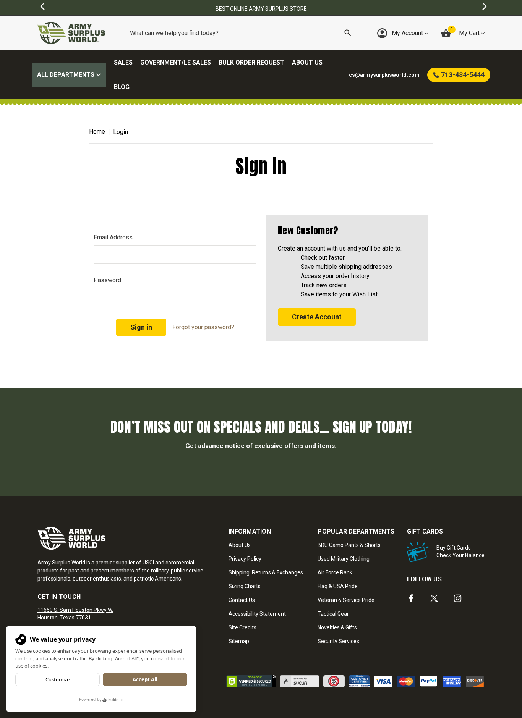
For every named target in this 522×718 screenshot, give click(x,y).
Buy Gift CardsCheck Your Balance (460, 551)
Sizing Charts (245, 586)
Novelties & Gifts (337, 627)
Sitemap (239, 641)
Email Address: (114, 237)
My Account (408, 33)
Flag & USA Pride (338, 586)
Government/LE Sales (175, 62)
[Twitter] (434, 598)
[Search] (347, 33)
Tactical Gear (333, 614)
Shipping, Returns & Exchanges (266, 572)
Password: (108, 280)
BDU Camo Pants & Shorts (349, 545)
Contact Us (242, 600)
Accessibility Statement (257, 614)
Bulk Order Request (251, 62)
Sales (123, 62)
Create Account (317, 317)
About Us (307, 62)
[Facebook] (411, 598)
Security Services (338, 641)
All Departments (66, 74)
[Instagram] (458, 598)
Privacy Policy (245, 559)
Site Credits (242, 627)
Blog (122, 87)
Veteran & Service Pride (346, 600)
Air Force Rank (335, 572)
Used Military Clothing (344, 559)
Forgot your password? (203, 327)
